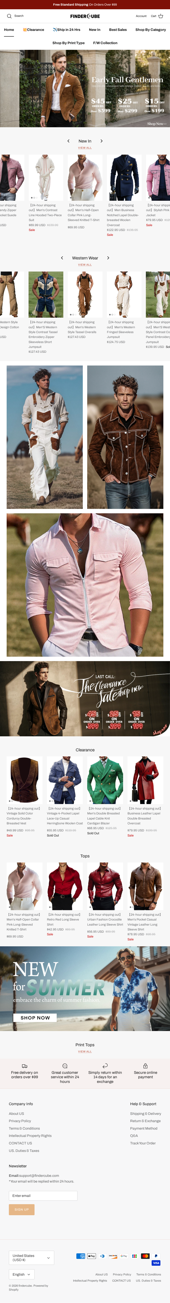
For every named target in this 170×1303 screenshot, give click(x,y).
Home (9, 30)
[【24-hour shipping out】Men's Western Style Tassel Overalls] (85, 295)
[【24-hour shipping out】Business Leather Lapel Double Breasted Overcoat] (145, 780)
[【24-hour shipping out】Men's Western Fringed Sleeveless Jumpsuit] (124, 295)
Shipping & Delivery (145, 1114)
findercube (25, 1285)
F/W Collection (105, 43)
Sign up (22, 1209)
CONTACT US (20, 1143)
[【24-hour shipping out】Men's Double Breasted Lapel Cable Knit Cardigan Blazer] (105, 780)
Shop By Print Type (68, 43)
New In (94, 30)
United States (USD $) (23, 1258)
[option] (85, 88)
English (19, 1274)
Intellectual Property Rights (30, 1136)
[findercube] (85, 16)
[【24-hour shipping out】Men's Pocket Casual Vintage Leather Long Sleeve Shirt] (145, 886)
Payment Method (143, 1128)
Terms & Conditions (24, 1128)
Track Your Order (143, 1143)
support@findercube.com (39, 1175)
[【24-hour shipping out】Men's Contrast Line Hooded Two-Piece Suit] (46, 178)
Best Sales (118, 30)
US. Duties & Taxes (24, 1151)
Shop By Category (150, 30)
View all (85, 147)
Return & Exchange (145, 1121)
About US (16, 1114)
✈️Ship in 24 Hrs (66, 30)
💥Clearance (33, 30)
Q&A (134, 1136)
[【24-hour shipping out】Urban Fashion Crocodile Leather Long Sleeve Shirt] (105, 886)
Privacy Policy (20, 1121)
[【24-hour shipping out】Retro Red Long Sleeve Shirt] (65, 886)
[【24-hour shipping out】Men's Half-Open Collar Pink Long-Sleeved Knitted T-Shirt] (85, 178)
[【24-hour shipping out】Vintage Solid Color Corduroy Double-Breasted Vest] (24, 780)
